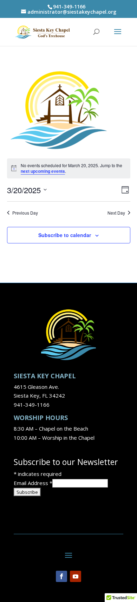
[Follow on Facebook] (61, 576)
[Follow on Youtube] (75, 576)
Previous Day (25, 213)
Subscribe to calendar (64, 234)
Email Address (33, 482)
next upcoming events (43, 171)
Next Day (116, 213)
